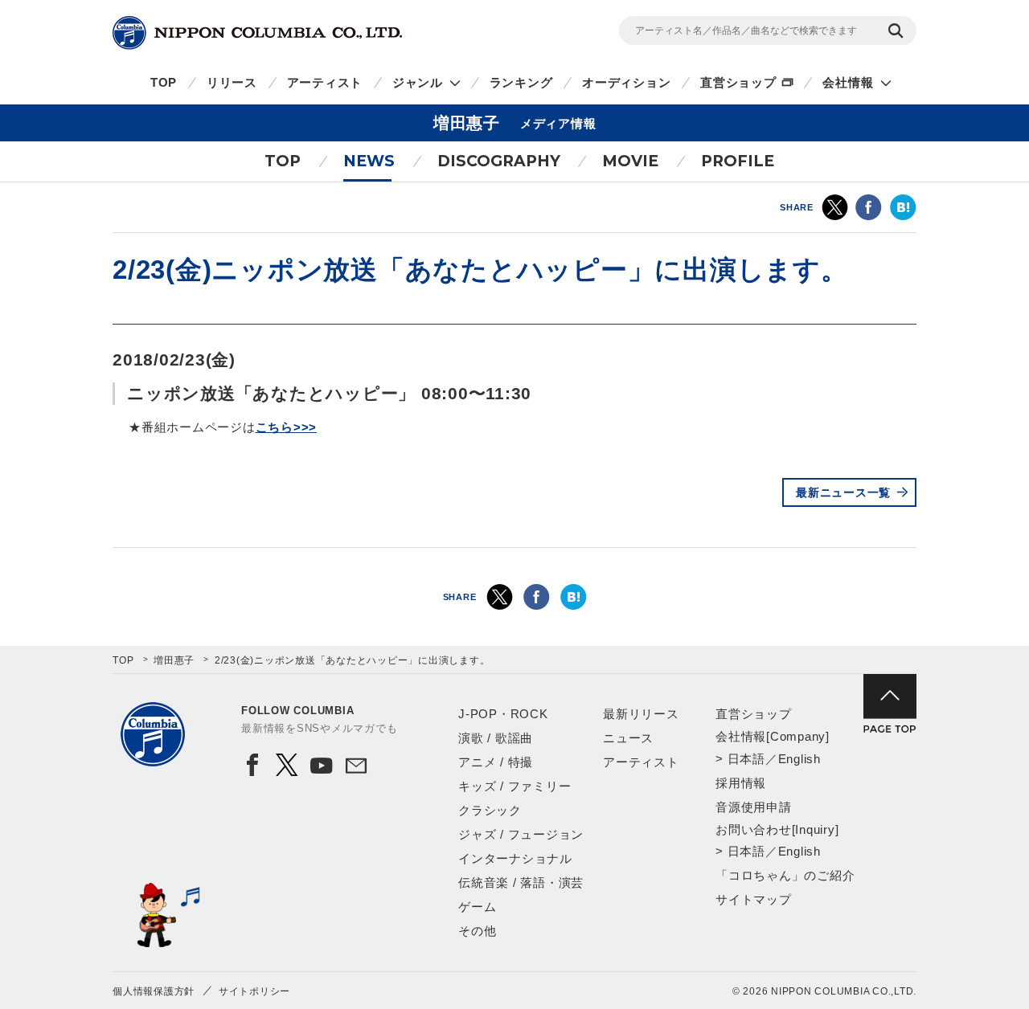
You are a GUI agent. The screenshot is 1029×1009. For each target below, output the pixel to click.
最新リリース (641, 714)
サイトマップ (753, 899)
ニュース (628, 738)
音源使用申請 (753, 807)
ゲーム (477, 906)
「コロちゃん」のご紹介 (785, 875)
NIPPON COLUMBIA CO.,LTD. (257, 33)
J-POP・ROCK (503, 714)
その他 (477, 931)
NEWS (369, 161)
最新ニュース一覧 (843, 492)
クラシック (490, 810)
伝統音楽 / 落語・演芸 (521, 882)
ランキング (521, 82)
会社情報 (847, 82)
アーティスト (325, 82)
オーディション (626, 82)
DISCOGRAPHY (498, 161)
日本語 (746, 759)
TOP (163, 82)
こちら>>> (287, 427)
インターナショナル (515, 858)
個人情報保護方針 (154, 991)
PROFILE (737, 161)
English (799, 759)
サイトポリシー (254, 991)
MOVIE (630, 161)
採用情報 (740, 783)
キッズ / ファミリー (514, 786)
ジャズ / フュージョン (521, 834)
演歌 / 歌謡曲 (495, 738)
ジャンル (417, 82)
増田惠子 (174, 660)
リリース (232, 82)
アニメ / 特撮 (495, 762)
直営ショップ (738, 82)
